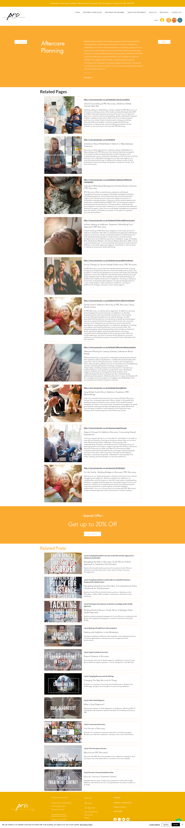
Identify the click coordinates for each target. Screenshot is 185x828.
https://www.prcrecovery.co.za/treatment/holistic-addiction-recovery (109, 220)
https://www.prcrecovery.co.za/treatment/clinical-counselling (107, 99)
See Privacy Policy (86, 825)
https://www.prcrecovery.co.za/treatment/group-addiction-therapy (108, 260)
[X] (119, 819)
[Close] (182, 824)
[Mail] (174, 20)
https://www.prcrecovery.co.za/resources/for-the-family (104, 468)
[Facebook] (115, 819)
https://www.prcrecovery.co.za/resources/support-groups (105, 428)
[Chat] (180, 20)
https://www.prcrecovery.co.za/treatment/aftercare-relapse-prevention (110, 347)
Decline (166, 825)
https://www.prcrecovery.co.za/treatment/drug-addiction (105, 388)
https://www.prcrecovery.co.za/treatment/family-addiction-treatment (109, 300)
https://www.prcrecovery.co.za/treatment (99, 140)
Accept (175, 825)
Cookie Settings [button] (154, 825)
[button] (136, 12)
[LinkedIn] (123, 819)
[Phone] (168, 20)
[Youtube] (128, 819)
